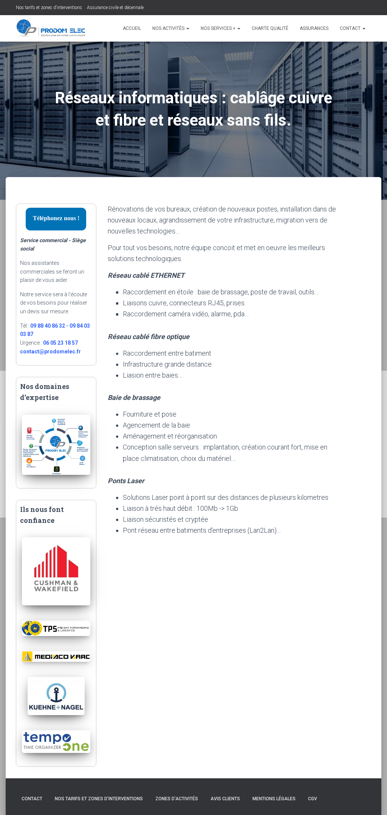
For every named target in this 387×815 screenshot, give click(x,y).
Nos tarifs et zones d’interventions (49, 7)
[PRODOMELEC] (51, 28)
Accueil (132, 28)
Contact (351, 28)
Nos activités (169, 28)
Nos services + (219, 28)
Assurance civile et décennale (115, 7)
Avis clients (225, 798)
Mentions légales (274, 798)
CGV (312, 798)
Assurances (314, 28)
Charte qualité (270, 28)
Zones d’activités (176, 798)
